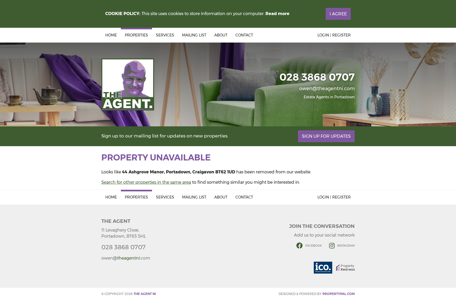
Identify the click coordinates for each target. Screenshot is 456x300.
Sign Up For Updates (326, 136)
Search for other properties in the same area (146, 182)
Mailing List (194, 35)
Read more (277, 13)
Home (111, 35)
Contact (244, 35)
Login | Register (334, 35)
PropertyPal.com (338, 294)
